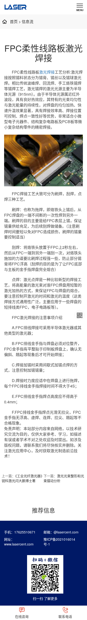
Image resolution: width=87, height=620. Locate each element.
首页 (14, 21)
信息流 (27, 21)
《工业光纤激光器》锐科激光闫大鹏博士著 (22, 478)
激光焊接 (47, 72)
